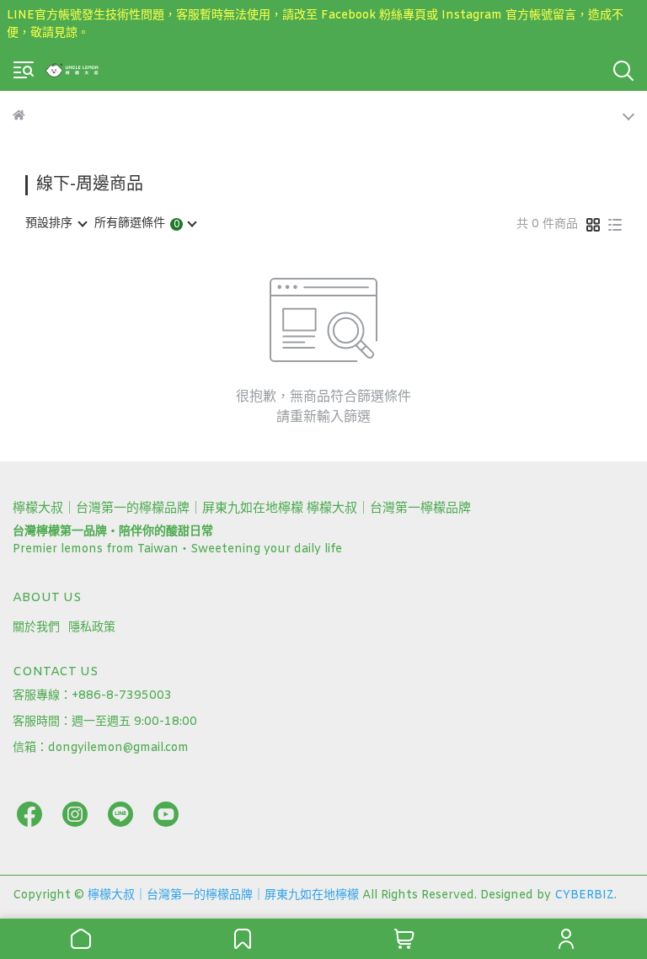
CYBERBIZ (584, 895)
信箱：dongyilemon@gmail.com (101, 748)
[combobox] (55, 224)
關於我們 (36, 628)
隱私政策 (91, 628)
